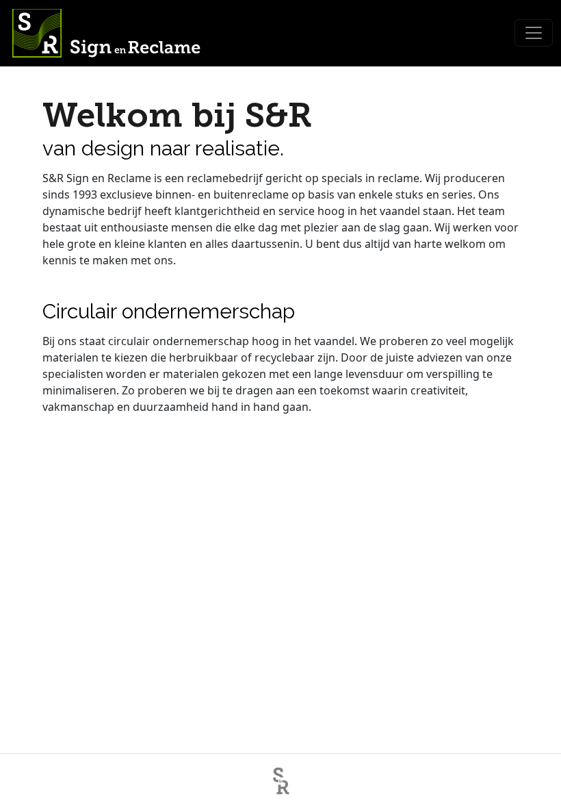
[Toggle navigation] (533, 33)
